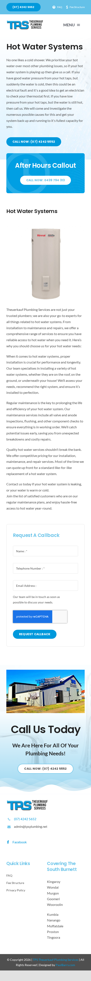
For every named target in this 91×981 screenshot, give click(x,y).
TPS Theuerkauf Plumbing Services (55, 959)
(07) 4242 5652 (25, 819)
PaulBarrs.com (65, 965)
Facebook (19, 842)
